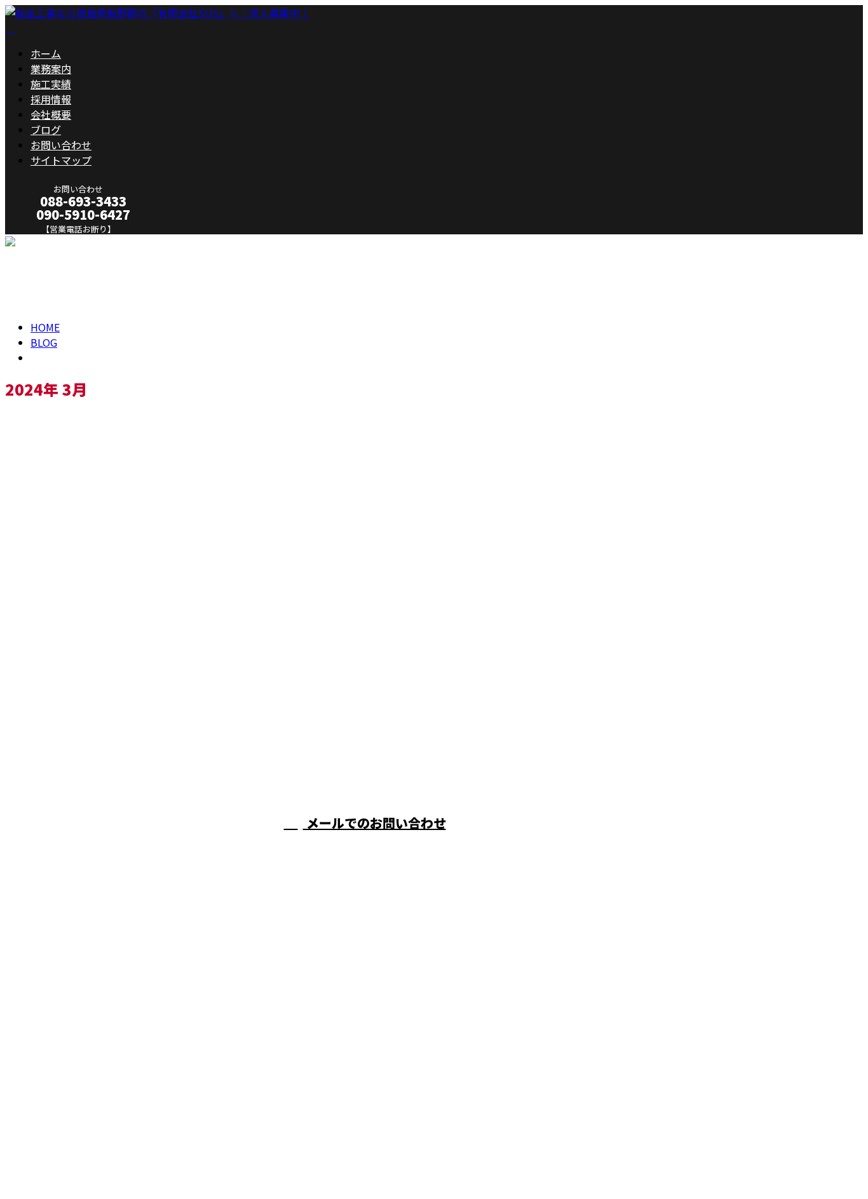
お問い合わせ (61, 144)
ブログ (46, 129)
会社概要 (51, 114)
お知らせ (76, 718)
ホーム (46, 53)
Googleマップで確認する (67, 1080)
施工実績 (51, 83)
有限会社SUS (565, 848)
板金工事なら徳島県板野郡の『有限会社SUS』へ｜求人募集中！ (152, 1155)
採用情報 (51, 99)
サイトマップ (61, 160)
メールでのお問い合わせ (374, 823)
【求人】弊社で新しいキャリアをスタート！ (126, 665)
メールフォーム (49, 242)
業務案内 (51, 68)
